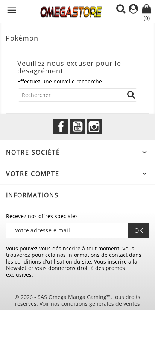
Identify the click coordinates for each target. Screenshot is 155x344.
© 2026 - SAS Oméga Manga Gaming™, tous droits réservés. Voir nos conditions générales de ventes (77, 300)
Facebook (60, 126)
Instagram (94, 126)
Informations (32, 195)
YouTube (77, 126)
